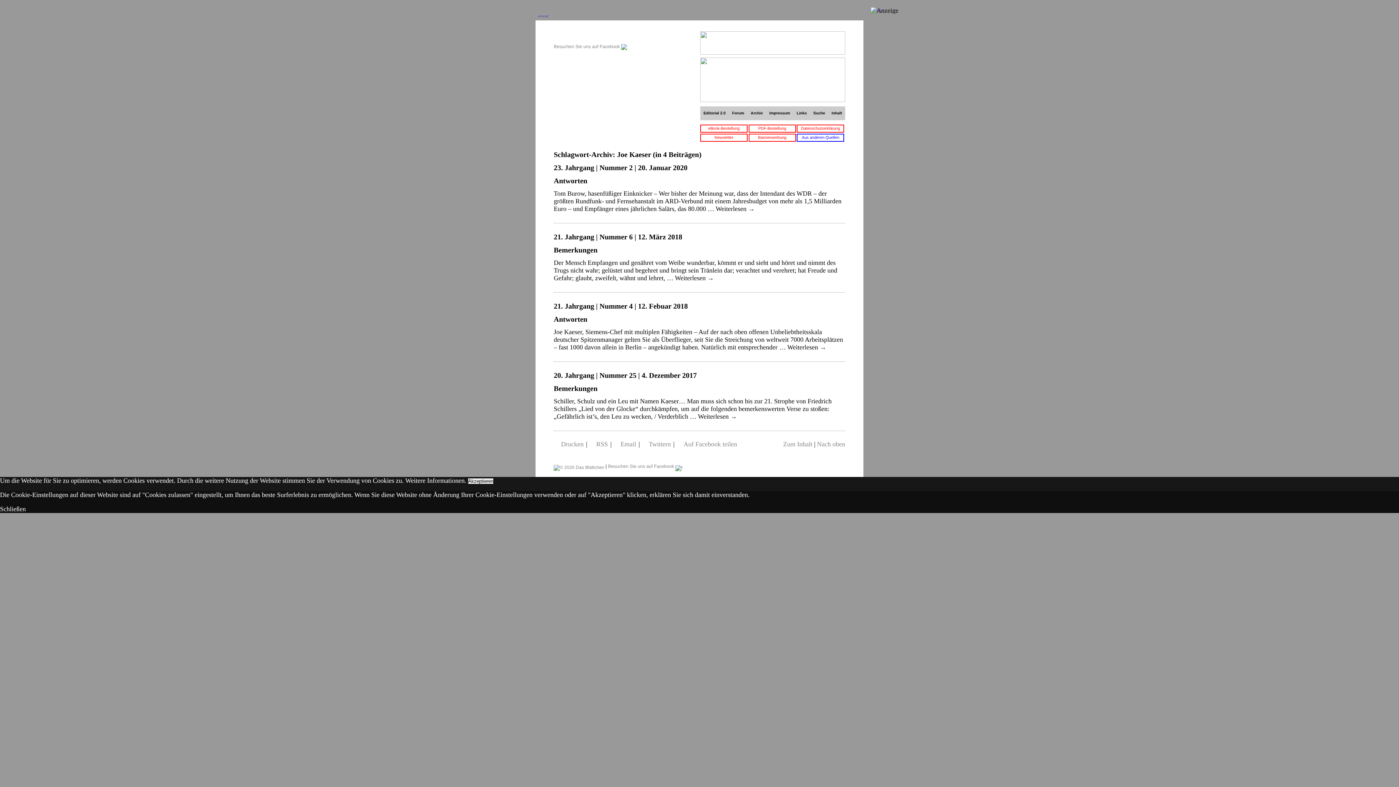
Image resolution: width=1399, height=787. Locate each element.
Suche (819, 113)
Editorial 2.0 (715, 113)
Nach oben (831, 444)
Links (802, 113)
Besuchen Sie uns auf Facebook (587, 46)
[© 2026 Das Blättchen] (579, 466)
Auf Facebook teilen (710, 444)
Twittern (660, 444)
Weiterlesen (735, 208)
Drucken (572, 444)
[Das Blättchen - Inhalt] (590, 35)
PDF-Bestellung (772, 128)
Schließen (13, 509)
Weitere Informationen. (435, 480)
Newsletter (723, 138)
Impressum (779, 113)
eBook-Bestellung (724, 128)
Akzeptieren (480, 481)
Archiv (757, 113)
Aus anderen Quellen (820, 138)
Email (628, 444)
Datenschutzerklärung (820, 128)
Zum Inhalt (797, 444)
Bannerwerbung (772, 138)
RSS (602, 444)
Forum (738, 113)
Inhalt (837, 113)
